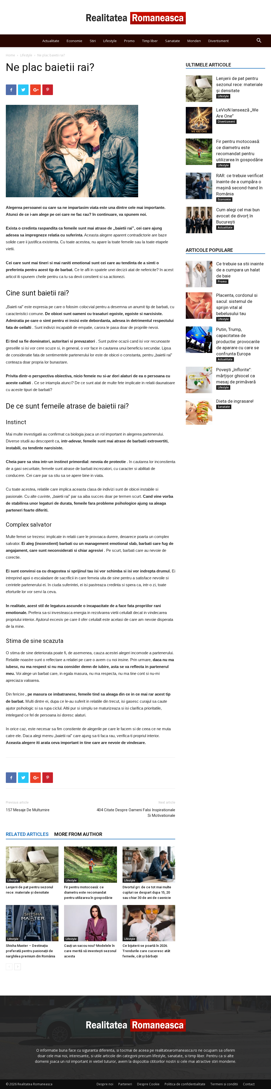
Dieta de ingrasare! (235, 401)
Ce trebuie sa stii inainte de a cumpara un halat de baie (240, 270)
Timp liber (150, 40)
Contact (249, 1084)
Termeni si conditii (224, 1084)
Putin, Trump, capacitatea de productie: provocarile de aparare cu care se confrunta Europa (238, 341)
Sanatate (172, 40)
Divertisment (218, 40)
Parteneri (125, 1084)
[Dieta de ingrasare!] (199, 411)
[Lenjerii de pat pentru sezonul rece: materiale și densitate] (32, 864)
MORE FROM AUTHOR (78, 834)
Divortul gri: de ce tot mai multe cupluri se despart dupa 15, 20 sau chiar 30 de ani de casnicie (147, 892)
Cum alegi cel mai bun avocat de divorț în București (238, 216)
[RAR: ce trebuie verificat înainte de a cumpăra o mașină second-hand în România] (199, 186)
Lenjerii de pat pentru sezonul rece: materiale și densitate (239, 84)
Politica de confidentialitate (185, 1084)
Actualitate (50, 40)
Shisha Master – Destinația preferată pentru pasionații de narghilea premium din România (30, 951)
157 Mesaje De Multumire (27, 810)
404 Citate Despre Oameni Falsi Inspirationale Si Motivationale (136, 813)
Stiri (93, 40)
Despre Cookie (148, 1084)
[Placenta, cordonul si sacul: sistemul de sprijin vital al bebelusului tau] (199, 305)
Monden (194, 40)
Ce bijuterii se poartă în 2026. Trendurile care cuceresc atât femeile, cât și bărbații (146, 951)
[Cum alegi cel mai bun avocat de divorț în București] (199, 220)
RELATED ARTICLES (27, 834)
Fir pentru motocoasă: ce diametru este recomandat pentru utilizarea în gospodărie (88, 892)
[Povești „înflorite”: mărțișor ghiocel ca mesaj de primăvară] (199, 380)
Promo (129, 40)
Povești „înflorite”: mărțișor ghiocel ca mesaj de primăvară (236, 375)
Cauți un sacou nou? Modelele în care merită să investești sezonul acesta (90, 951)
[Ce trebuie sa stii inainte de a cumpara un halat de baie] (199, 274)
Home (10, 55)
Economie (74, 40)
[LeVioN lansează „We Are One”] (199, 120)
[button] (258, 41)
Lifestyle (110, 40)
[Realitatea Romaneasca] (135, 17)
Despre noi (105, 1084)
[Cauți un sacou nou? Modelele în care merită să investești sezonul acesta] (90, 923)
